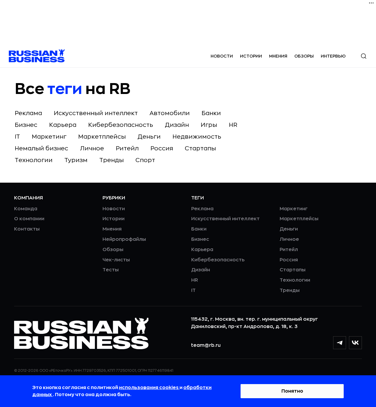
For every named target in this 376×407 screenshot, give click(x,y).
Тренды (111, 160)
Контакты (27, 229)
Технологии (34, 160)
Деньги (149, 137)
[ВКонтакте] (355, 342)
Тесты (111, 270)
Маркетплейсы (102, 137)
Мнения (278, 56)
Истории (251, 56)
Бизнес (26, 125)
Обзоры (304, 56)
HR (233, 125)
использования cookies (149, 387)
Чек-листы (116, 260)
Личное (92, 148)
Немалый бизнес (41, 148)
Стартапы (200, 148)
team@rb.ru (206, 345)
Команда (25, 208)
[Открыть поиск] (363, 56)
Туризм (76, 160)
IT (17, 137)
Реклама (28, 113)
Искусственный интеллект (96, 113)
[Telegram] (339, 342)
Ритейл (127, 148)
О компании (29, 218)
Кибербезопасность (120, 125)
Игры (209, 125)
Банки (211, 113)
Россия (161, 148)
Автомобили (170, 113)
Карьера (62, 125)
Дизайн (177, 125)
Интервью (333, 56)
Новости (222, 56)
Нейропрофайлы (124, 239)
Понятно (292, 391)
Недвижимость (196, 137)
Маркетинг (49, 137)
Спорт (145, 160)
